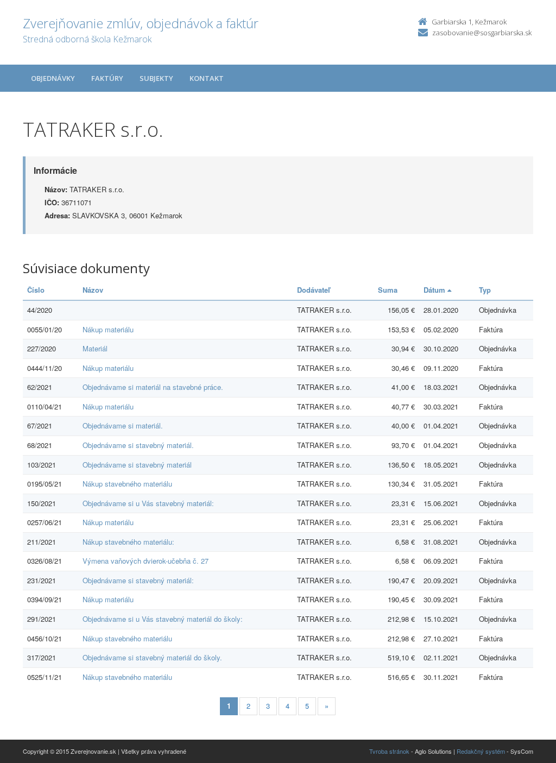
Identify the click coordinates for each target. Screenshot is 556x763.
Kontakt (206, 78)
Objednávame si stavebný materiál (137, 464)
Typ (485, 290)
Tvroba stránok (389, 751)
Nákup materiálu (108, 329)
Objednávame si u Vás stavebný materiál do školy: (163, 619)
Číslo (36, 290)
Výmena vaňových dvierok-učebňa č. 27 (145, 561)
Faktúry (107, 78)
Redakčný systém (481, 751)
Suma (387, 290)
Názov (93, 290)
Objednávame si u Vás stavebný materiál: (148, 503)
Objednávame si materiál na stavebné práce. (153, 387)
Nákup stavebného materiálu (127, 483)
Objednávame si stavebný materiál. (138, 445)
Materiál (95, 348)
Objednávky (53, 78)
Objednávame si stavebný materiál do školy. (152, 657)
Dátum (435, 290)
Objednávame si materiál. (123, 425)
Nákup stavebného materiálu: (128, 542)
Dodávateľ (313, 290)
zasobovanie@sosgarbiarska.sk (482, 32)
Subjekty (156, 78)
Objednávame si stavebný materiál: (138, 580)
